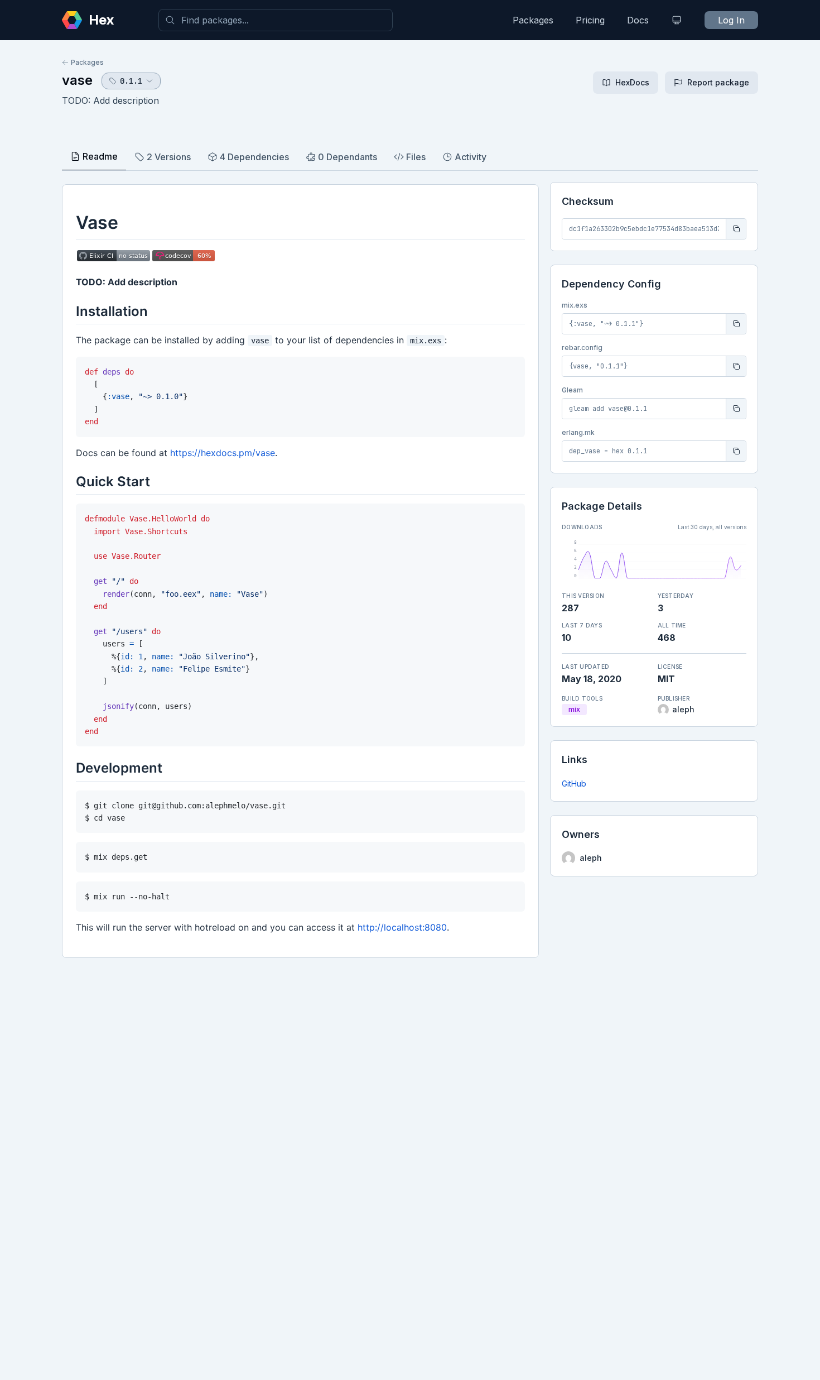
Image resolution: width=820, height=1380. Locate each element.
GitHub (574, 783)
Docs (638, 20)
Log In (731, 20)
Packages (533, 20)
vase (77, 80)
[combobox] (275, 20)
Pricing (590, 20)
